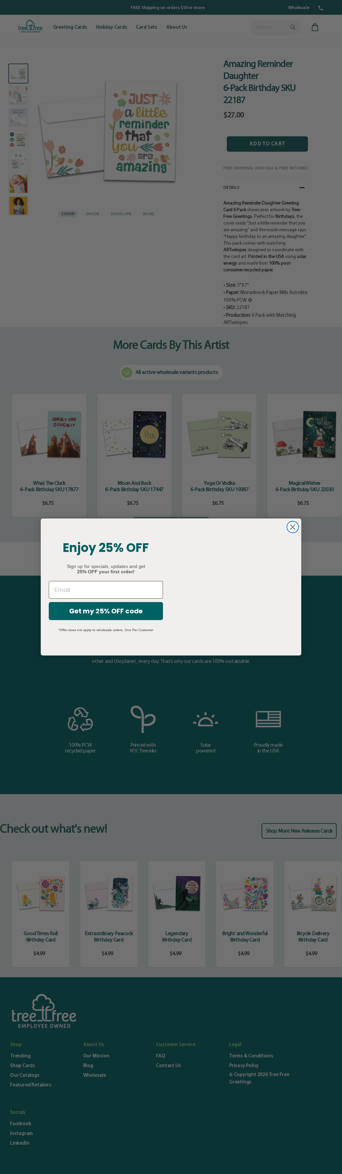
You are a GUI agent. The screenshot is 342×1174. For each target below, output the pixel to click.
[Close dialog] (293, 527)
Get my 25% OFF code (106, 611)
